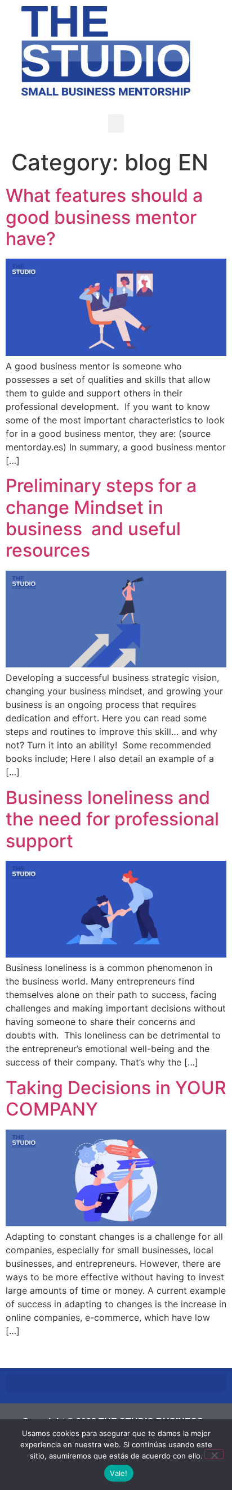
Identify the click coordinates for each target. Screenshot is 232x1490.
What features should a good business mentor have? (104, 217)
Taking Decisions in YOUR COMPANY (116, 1098)
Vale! (118, 1473)
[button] (116, 123)
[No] (214, 1454)
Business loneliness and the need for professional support (112, 819)
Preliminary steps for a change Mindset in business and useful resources (101, 518)
